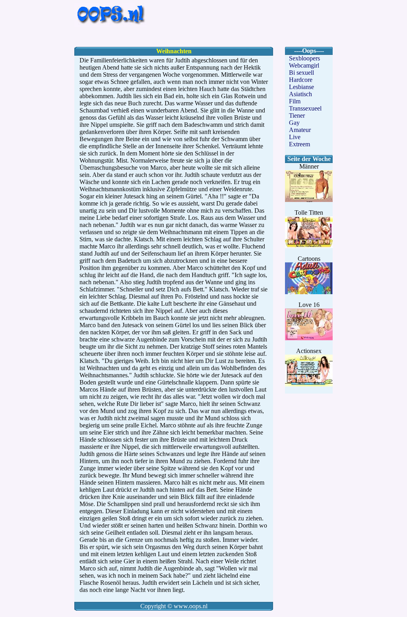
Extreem (299, 144)
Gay (294, 122)
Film (294, 101)
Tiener (297, 115)
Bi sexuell (301, 72)
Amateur (300, 129)
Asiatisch (300, 94)
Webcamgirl (304, 65)
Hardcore (300, 79)
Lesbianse (301, 86)
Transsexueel (305, 108)
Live (294, 137)
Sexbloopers (304, 58)
